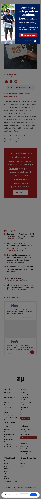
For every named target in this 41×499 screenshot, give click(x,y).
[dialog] (20, 249)
